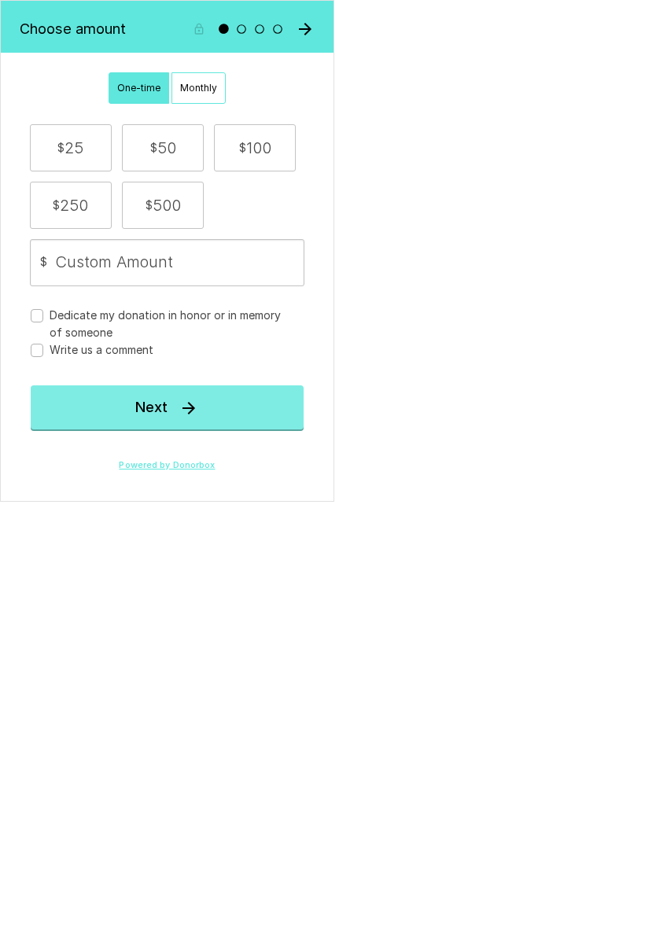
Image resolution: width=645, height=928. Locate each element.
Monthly (198, 88)
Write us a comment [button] (101, 349)
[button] (71, 148)
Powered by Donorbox (167, 465)
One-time (138, 88)
